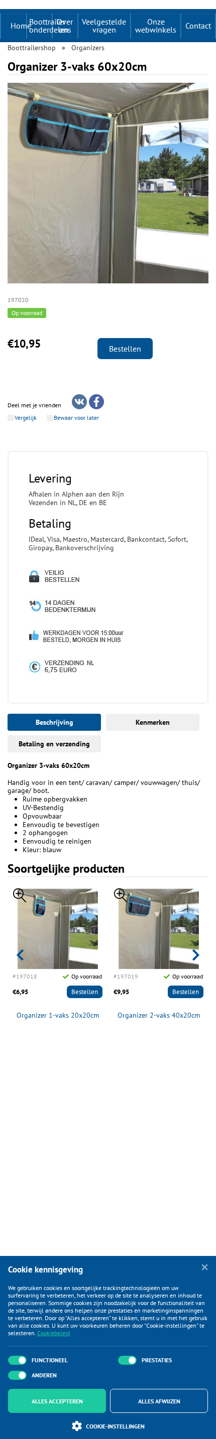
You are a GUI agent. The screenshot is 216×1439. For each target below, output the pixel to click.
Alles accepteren (57, 1401)
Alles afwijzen (159, 1401)
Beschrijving (54, 722)
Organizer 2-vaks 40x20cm (159, 1015)
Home (21, 26)
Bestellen (125, 349)
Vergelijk (26, 417)
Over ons (65, 26)
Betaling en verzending (54, 743)
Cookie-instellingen (115, 1426)
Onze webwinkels (155, 26)
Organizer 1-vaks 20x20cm (58, 1015)
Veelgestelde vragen (104, 26)
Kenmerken (153, 722)
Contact (198, 26)
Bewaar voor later (76, 417)
